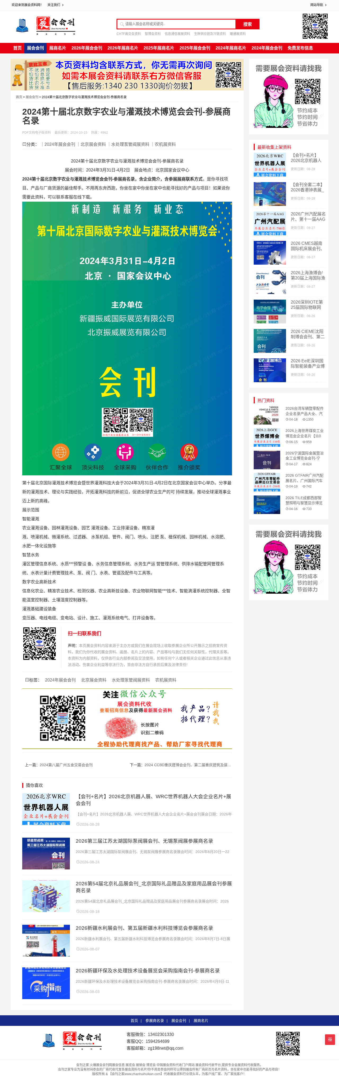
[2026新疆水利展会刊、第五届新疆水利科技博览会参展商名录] (46, 955)
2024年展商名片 (231, 48)
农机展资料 (165, 680)
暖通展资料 (238, 34)
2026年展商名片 (123, 48)
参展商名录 (154, 1020)
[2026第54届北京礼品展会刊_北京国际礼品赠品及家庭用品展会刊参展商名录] (46, 910)
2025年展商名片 (159, 48)
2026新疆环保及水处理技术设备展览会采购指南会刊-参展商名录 (148, 970)
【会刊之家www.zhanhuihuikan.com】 (136, 1074)
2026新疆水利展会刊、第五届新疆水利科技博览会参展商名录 (144, 928)
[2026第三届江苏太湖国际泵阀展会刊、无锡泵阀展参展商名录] (46, 868)
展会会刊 (35, 48)
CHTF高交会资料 (129, 34)
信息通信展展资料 (177, 34)
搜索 (247, 24)
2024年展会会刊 (267, 48)
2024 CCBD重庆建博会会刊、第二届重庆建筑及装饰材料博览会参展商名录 (206, 765)
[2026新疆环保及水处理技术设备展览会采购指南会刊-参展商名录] (46, 997)
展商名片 (57, 48)
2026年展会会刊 (87, 48)
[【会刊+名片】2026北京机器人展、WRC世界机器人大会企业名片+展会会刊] (46, 823)
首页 (17, 48)
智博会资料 (153, 34)
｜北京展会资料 (91, 144)
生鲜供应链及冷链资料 (210, 34)
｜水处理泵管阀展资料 (128, 144)
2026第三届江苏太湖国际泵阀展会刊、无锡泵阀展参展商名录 (144, 841)
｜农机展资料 (163, 144)
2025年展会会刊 (195, 48)
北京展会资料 (93, 680)
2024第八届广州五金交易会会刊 (66, 765)
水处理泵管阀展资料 (131, 680)
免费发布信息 (300, 48)
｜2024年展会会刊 (57, 144)
